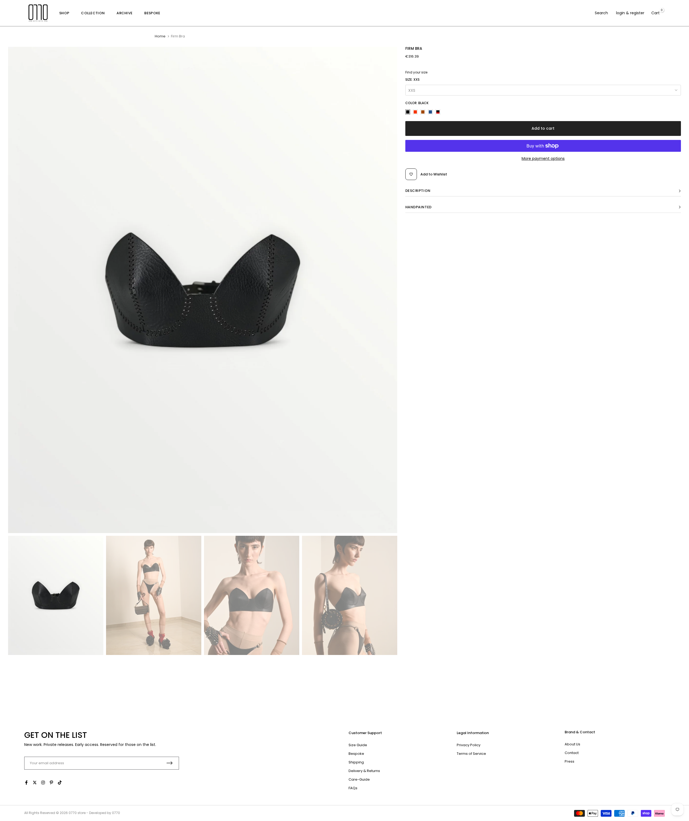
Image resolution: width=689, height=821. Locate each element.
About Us (572, 744)
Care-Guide (359, 779)
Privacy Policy (468, 745)
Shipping (356, 762)
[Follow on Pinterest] (51, 782)
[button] (543, 190)
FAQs (353, 788)
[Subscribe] (169, 763)
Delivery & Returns (364, 770)
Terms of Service (471, 753)
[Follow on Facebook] (26, 782)
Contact (572, 752)
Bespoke (356, 753)
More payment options (543, 158)
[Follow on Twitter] (35, 782)
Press (569, 761)
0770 (73, 813)
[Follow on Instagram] (43, 782)
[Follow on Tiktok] (60, 782)
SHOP (64, 13)
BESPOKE (152, 13)
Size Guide (358, 745)
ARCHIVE (124, 13)
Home (160, 36)
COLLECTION (93, 13)
